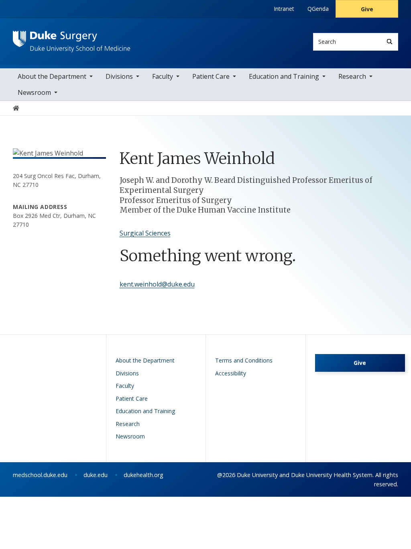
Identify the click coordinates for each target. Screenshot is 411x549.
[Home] (71, 38)
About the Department (52, 76)
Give (367, 9)
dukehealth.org (143, 475)
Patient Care (211, 76)
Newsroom (34, 92)
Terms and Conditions (244, 360)
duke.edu (95, 475)
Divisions (119, 76)
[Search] (389, 41)
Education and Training (284, 76)
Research (352, 76)
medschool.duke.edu (40, 475)
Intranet (284, 8)
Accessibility (230, 373)
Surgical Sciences (145, 233)
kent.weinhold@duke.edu (157, 284)
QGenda (318, 8)
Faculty (162, 76)
